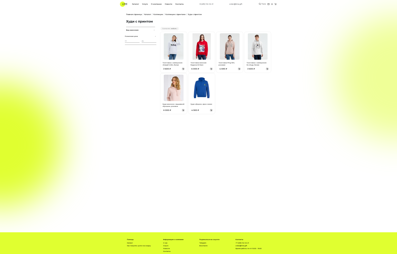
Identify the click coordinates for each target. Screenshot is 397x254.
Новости (168, 4)
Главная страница (134, 14)
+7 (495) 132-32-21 (242, 243)
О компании (156, 4)
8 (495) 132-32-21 (206, 4)
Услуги (145, 4)
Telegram (202, 243)
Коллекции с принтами (175, 14)
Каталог (135, 4)
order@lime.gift (235, 4)
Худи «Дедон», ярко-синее (201, 104)
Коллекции (158, 14)
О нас (165, 243)
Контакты (179, 4)
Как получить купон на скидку (139, 246)
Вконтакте (203, 246)
